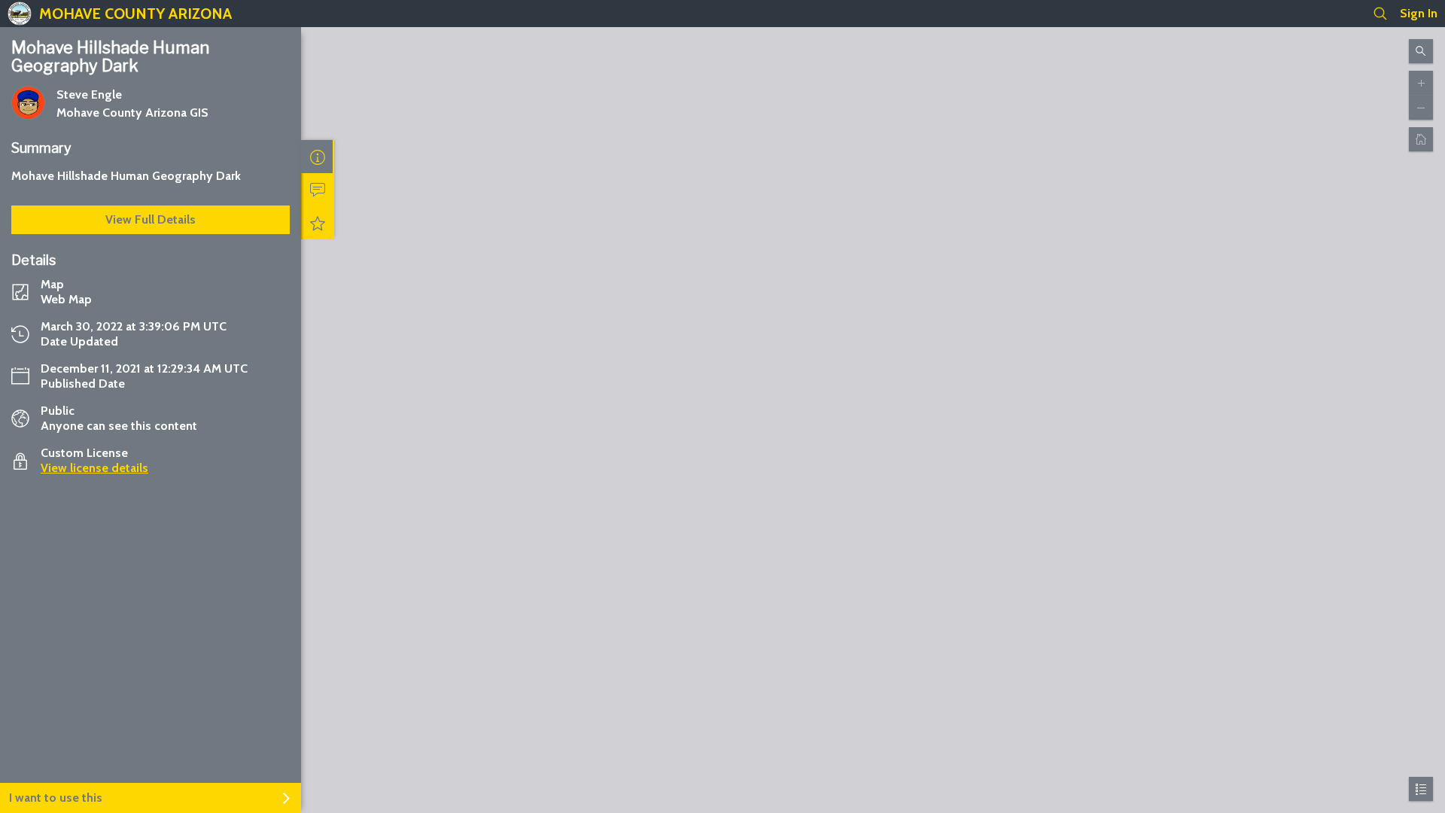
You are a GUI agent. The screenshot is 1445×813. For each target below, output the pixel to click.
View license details (94, 468)
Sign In (1418, 13)
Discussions (317, 189)
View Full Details (150, 219)
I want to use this (55, 797)
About (317, 156)
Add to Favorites (317, 222)
